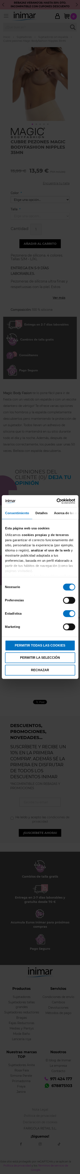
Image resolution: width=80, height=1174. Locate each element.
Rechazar (40, 670)
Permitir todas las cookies (40, 645)
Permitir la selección (40, 657)
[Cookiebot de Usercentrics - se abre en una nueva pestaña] (57, 501)
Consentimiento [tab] (17, 513)
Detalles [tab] (41, 513)
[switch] (69, 600)
